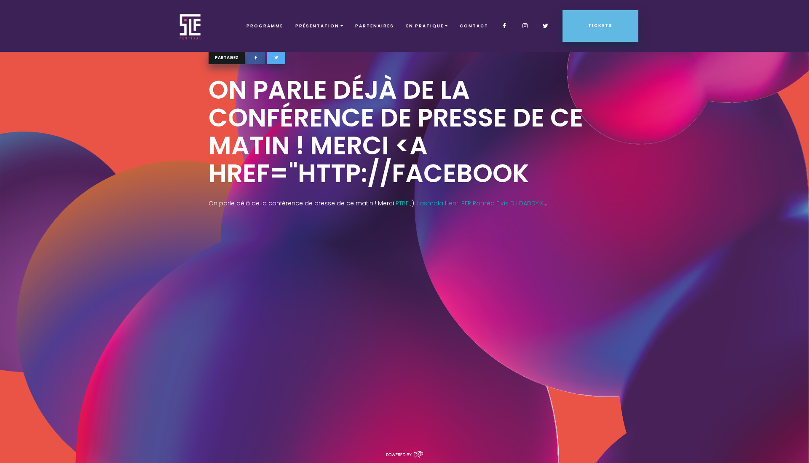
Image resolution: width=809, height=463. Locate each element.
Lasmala (430, 203)
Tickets (600, 25)
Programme (264, 26)
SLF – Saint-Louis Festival (191, 26)
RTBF (402, 203)
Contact (474, 26)
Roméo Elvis (491, 203)
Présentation (317, 26)
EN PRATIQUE (425, 26)
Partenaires (374, 26)
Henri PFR (458, 203)
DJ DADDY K (527, 203)
